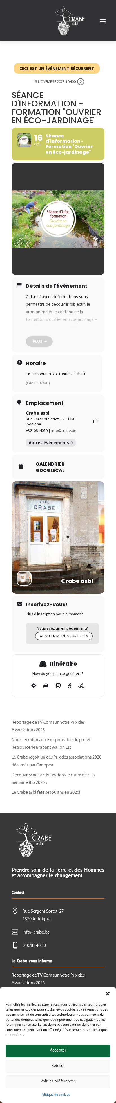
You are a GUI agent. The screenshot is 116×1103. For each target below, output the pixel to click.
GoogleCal (50, 470)
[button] (107, 994)
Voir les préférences (58, 1081)
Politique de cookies (55, 1095)
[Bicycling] (81, 685)
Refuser (58, 1066)
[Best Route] (33, 685)
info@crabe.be (63, 430)
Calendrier (50, 464)
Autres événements (49, 442)
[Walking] (69, 685)
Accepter (58, 1050)
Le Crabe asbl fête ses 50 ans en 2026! (46, 792)
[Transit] (58, 685)
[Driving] (46, 685)
